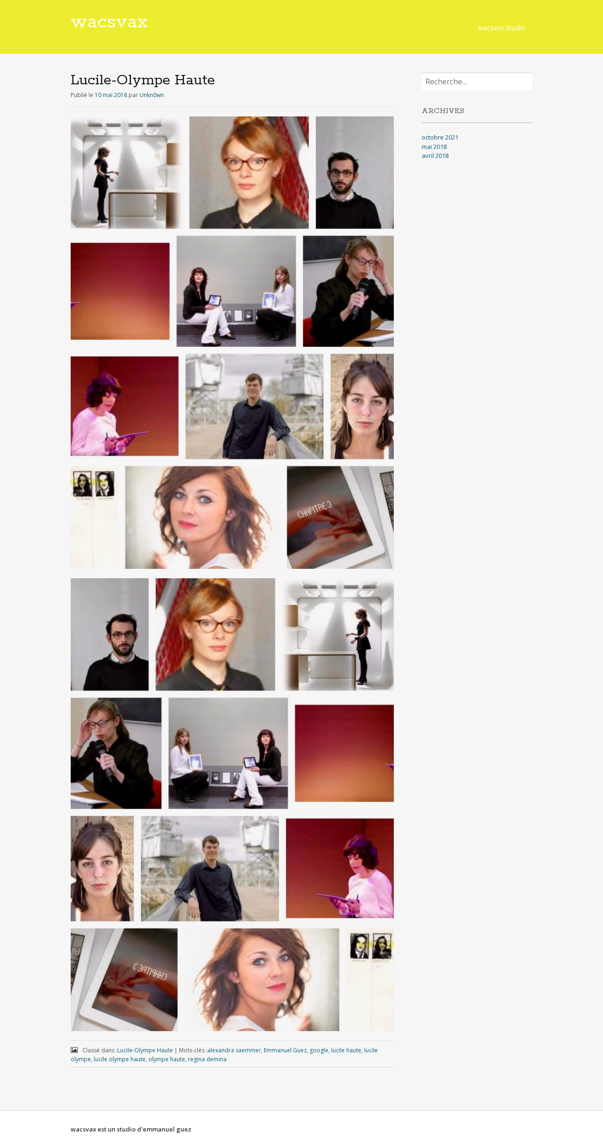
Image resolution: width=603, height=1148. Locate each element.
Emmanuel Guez (285, 1050)
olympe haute (166, 1059)
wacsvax (109, 22)
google (319, 1050)
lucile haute (346, 1050)
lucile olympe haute (120, 1059)
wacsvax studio (501, 27)
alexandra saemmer (234, 1050)
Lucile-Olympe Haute (145, 1050)
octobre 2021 (440, 137)
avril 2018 (435, 155)
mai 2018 (434, 146)
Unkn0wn (151, 95)
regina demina (207, 1059)
